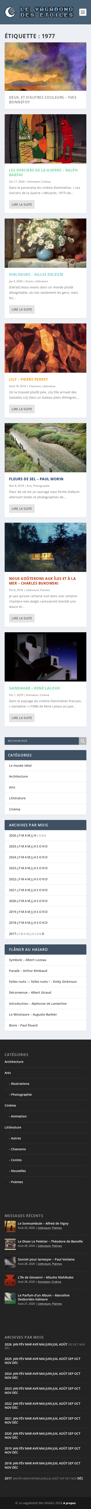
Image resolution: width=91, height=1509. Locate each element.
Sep (71, 1359)
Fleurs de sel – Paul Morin (36, 479)
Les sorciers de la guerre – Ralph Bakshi (43, 172)
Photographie (41, 486)
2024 (12, 857)
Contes (16, 1160)
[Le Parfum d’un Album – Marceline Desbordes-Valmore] (10, 1298)
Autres (29, 281)
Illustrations (20, 1084)
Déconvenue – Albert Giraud (30, 992)
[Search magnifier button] (82, 741)
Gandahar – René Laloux (34, 688)
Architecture (18, 776)
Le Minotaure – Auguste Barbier (33, 1014)
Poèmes (45, 590)
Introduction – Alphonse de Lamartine (38, 1003)
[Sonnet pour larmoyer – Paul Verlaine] (10, 1262)
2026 (12, 835)
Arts (29, 486)
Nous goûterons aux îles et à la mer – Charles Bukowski (42, 581)
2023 (12, 868)
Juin (49, 1344)
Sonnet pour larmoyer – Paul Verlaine (46, 1259)
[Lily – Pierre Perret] (46, 348)
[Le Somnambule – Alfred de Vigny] (10, 1226)
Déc (15, 1363)
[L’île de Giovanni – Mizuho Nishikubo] (10, 1280)
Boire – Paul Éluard (23, 1025)
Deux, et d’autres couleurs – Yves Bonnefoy (43, 99)
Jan (15, 1344)
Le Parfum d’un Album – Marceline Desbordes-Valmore (44, 1297)
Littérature (41, 281)
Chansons (35, 386)
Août (63, 1344)
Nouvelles (18, 1171)
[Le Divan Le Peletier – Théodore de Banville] (10, 1244)
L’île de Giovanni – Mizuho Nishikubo (46, 1277)
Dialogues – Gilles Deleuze (36, 274)
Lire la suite (22, 204)
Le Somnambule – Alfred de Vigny (43, 1223)
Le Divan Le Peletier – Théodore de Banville (50, 1241)
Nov (8, 1363)
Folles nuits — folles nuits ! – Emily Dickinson (43, 981)
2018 (12, 922)
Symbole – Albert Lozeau (27, 960)
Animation (33, 181)
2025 (12, 846)
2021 (12, 890)
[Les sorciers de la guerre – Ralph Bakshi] (46, 139)
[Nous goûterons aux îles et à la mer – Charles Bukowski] (46, 547)
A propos (69, 1503)
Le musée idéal (20, 765)
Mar (28, 1344)
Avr (35, 1344)
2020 (12, 901)
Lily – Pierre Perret (28, 379)
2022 (12, 879)
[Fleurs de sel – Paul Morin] (46, 447)
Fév (21, 1344)
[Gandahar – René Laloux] (46, 657)
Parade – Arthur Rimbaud (28, 971)
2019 (12, 912)
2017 (12, 934)
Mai (42, 1344)
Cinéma (46, 181)
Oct (77, 1359)
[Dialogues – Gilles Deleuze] (46, 243)
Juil (55, 1344)
